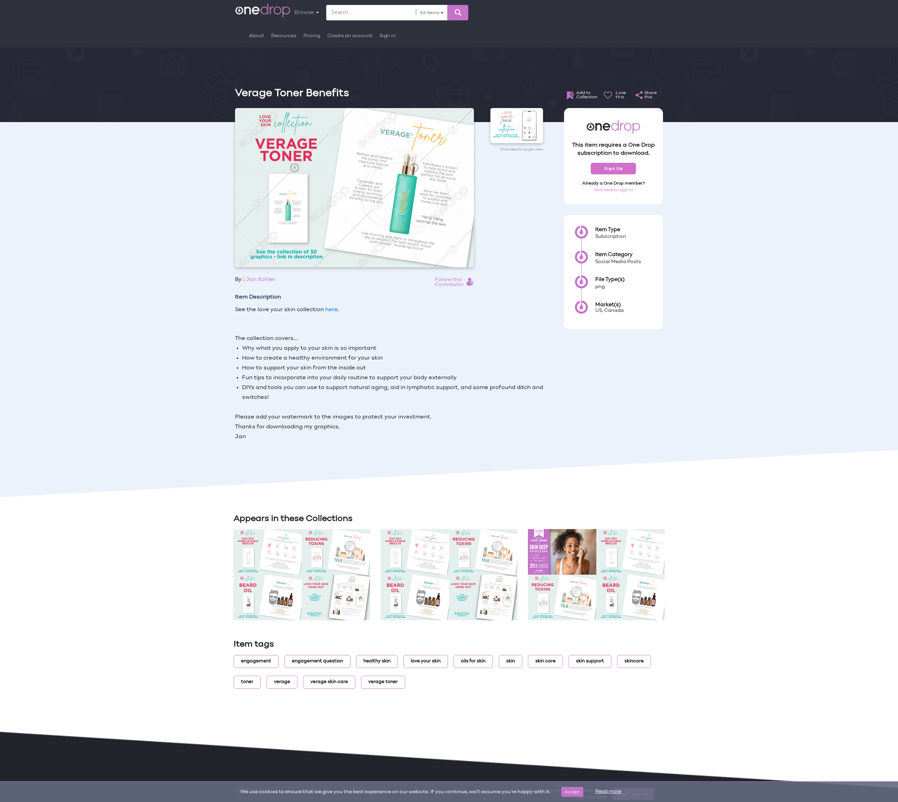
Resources (283, 36)
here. (332, 310)
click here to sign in (613, 190)
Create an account (350, 36)
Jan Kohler (260, 279)
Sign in (388, 36)
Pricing (311, 36)
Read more (608, 791)
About (256, 36)
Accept (572, 791)
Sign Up (613, 168)
